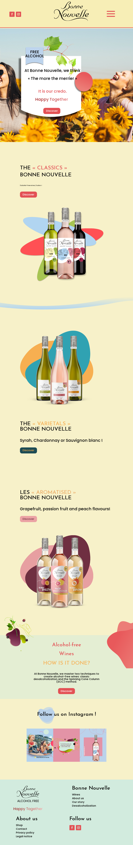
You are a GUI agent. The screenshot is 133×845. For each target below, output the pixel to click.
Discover (52, 111)
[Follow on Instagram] (18, 14)
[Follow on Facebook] (12, 14)
